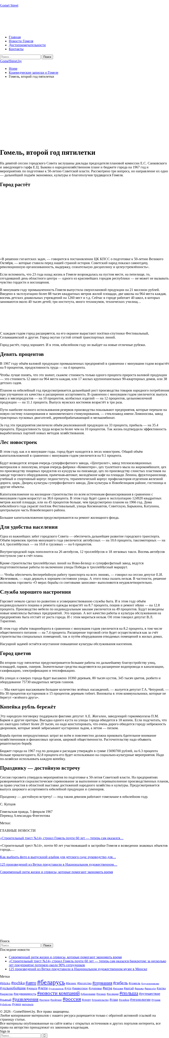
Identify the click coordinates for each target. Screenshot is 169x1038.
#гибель (120, 983)
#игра (107, 988)
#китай (129, 988)
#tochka (18, 983)
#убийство (5, 1004)
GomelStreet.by (11, 61)
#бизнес (71, 983)
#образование (88, 994)
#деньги (32, 988)
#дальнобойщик (13, 988)
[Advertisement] (80, 21)
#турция (155, 999)
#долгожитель (56, 988)
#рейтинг (56, 999)
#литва (161, 988)
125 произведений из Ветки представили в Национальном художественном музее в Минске (78, 969)
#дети (43, 988)
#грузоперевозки (150, 983)
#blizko (5, 983)
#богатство (84, 983)
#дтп (67, 988)
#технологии (140, 1000)
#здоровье (95, 988)
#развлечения (25, 999)
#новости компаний (58, 993)
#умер (16, 1004)
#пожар (101, 994)
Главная (15, 37)
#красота (150, 988)
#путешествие (149, 994)
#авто (31, 982)
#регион (44, 999)
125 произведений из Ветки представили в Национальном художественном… (58, 864)
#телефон (124, 999)
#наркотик (6, 994)
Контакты (16, 49)
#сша (114, 999)
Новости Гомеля (21, 41)
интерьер (27, 1004)
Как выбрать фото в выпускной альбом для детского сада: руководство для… (58, 857)
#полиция (113, 994)
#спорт (86, 999)
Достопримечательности (27, 45)
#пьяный (5, 999)
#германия (102, 982)
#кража (139, 988)
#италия (118, 988)
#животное (80, 988)
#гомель (134, 983)
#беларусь (51, 982)
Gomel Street (9, 5)
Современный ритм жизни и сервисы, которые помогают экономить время (56, 872)
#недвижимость (25, 994)
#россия (72, 999)
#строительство (100, 999)
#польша (128, 993)
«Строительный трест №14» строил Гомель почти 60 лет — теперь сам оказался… (61, 838)
